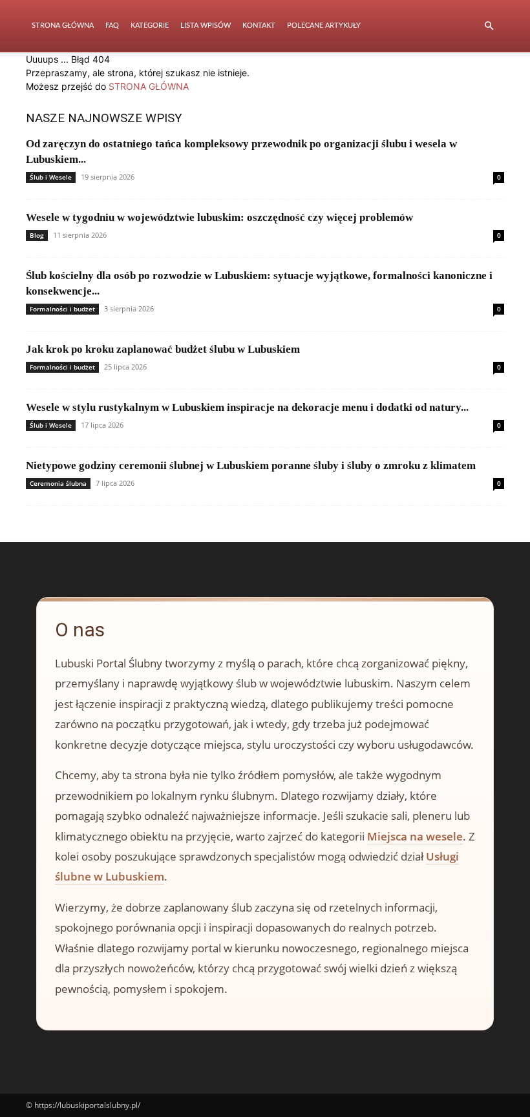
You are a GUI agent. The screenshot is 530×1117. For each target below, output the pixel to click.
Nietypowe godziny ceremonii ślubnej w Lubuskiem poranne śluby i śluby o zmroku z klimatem (251, 465)
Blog (37, 235)
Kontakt (258, 25)
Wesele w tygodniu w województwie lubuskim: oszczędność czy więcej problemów (219, 217)
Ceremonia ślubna (58, 483)
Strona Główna (63, 25)
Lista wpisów (205, 25)
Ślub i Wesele (51, 177)
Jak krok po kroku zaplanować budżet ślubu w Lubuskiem (163, 349)
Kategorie (150, 25)
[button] (488, 26)
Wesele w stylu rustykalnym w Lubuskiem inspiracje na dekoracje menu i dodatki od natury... (247, 407)
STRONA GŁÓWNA (149, 86)
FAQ (112, 25)
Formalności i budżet (62, 308)
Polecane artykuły (324, 25)
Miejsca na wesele (415, 836)
